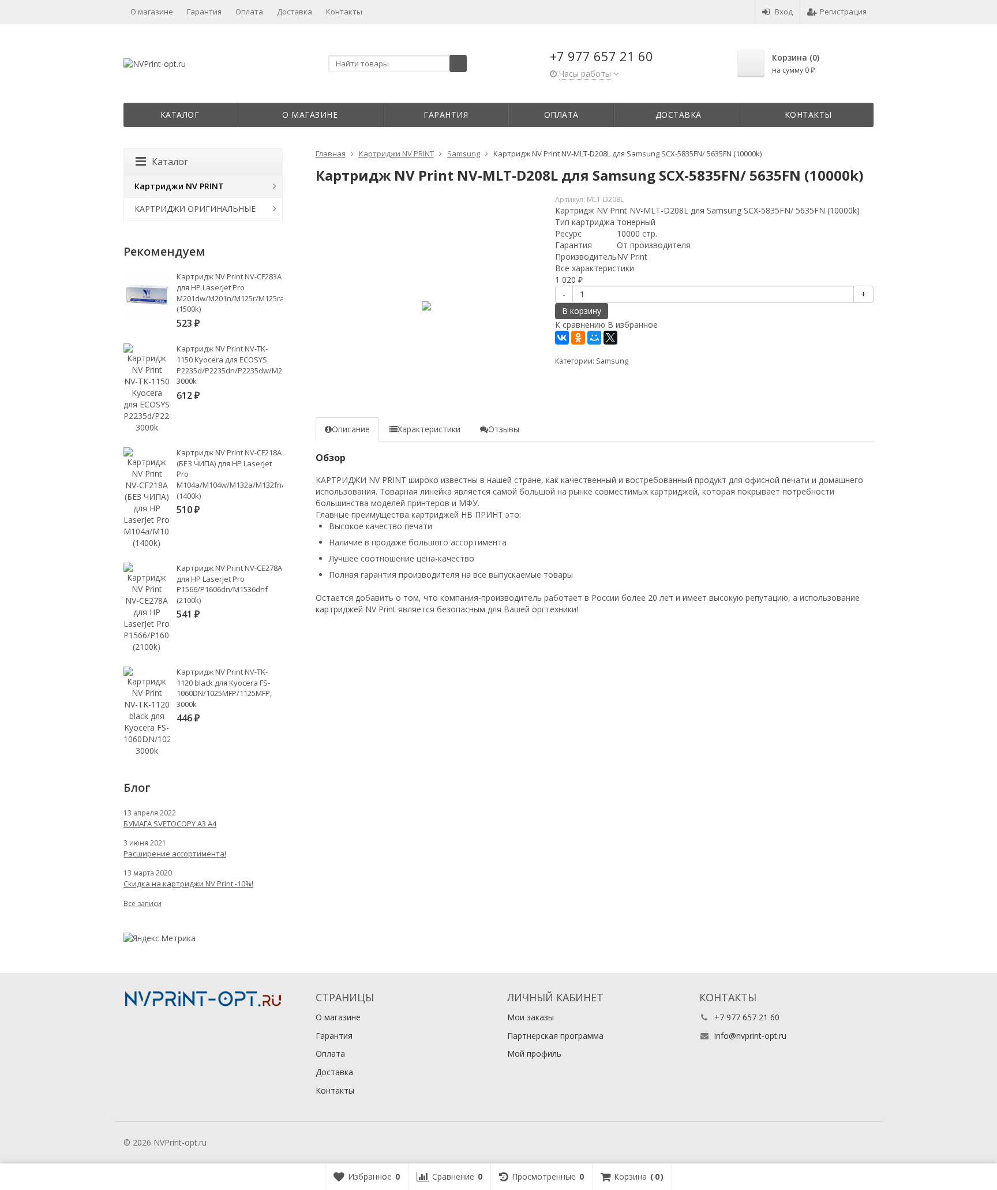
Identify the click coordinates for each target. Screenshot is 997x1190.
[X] (610, 338)
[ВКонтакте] (562, 338)
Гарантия (204, 11)
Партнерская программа (555, 1035)
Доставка (294, 11)
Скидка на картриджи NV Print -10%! (188, 883)
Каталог (180, 114)
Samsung (612, 361)
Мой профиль (534, 1053)
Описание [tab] (351, 429)
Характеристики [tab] (429, 429)
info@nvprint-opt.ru (750, 1035)
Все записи (142, 903)
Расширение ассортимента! (174, 853)
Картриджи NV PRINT (179, 186)
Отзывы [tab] (503, 429)
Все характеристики (594, 268)
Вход (784, 11)
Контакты (344, 11)
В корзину (581, 310)
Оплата (249, 11)
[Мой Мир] (594, 338)
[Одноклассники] (578, 338)
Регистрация (843, 11)
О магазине (151, 11)
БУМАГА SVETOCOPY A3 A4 (169, 823)
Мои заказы (530, 1017)
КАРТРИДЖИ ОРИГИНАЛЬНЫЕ (195, 208)
